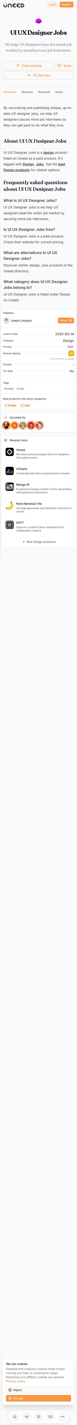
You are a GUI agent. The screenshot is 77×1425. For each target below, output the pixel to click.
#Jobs (20, 388)
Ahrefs (71, 358)
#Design (9, 388)
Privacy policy (15, 1381)
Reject (17, 1390)
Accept (18, 1398)
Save (67, 66)
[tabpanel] (38, 201)
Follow (64, 320)
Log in (52, 4)
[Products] (38, 1416)
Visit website (31, 66)
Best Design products (41, 541)
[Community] (26, 1416)
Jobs (40, 164)
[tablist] (38, 92)
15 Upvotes (42, 75)
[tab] (10, 92)
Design (28, 164)
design (48, 152)
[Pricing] (50, 1416)
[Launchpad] (15, 1416)
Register (66, 4)
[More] (62, 1416)
